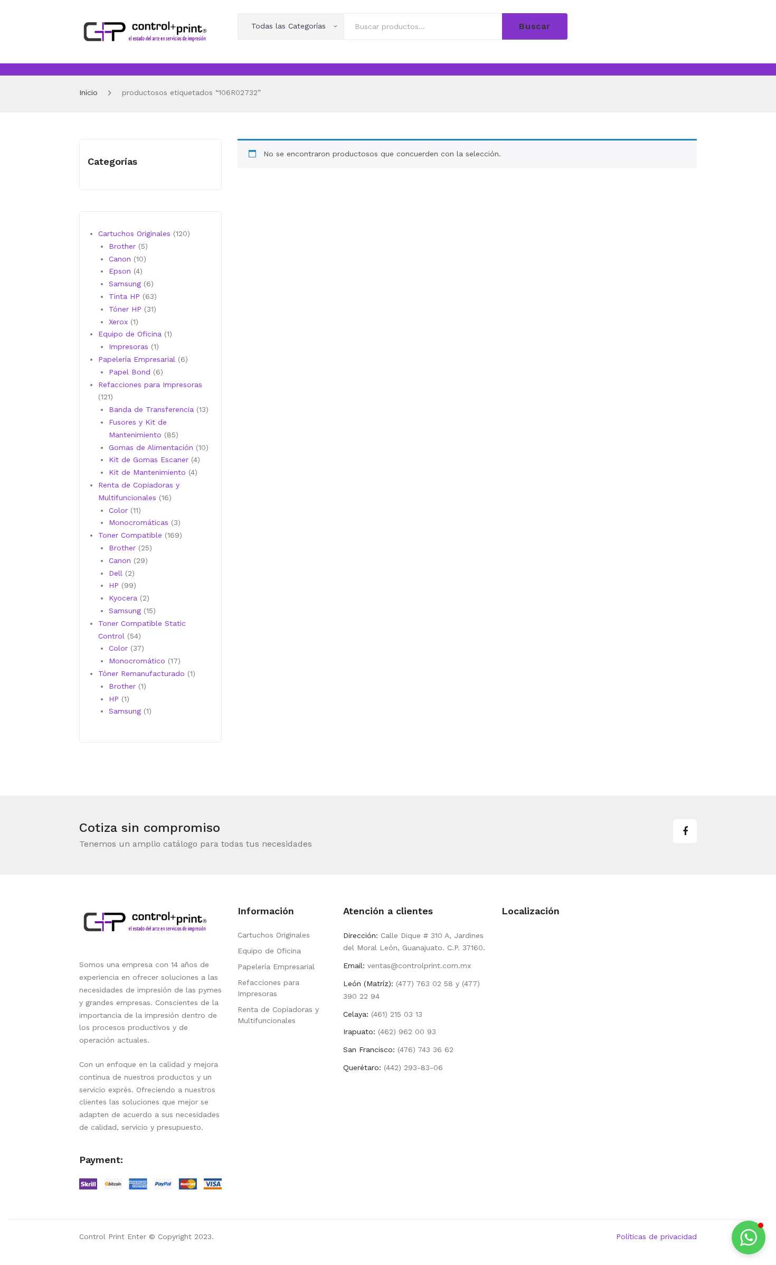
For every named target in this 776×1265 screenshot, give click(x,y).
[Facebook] (685, 831)
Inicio (88, 92)
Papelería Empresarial (276, 966)
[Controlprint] (145, 30)
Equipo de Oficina (269, 951)
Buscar (535, 26)
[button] (748, 1237)
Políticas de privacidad (656, 1236)
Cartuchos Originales (274, 935)
